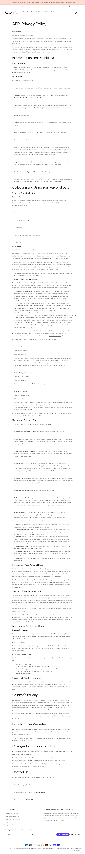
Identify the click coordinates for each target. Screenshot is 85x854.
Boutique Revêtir (17, 848)
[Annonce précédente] (5, 2)
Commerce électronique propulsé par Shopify (31, 848)
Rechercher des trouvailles (11, 813)
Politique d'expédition (10, 822)
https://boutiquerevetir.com (53, 172)
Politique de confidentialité (11, 816)
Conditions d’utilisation (75, 848)
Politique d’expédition (76, 850)
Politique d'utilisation (10, 825)
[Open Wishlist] (76, 13)
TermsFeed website (55, 336)
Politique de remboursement (12, 819)
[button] (46, 11)
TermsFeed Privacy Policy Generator (39, 52)
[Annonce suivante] (80, 2)
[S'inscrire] (32, 834)
